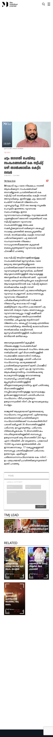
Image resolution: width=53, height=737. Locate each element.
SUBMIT (40, 506)
